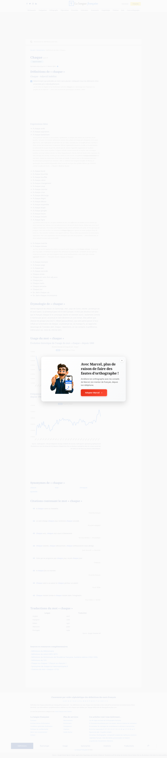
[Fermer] (122, 360)
